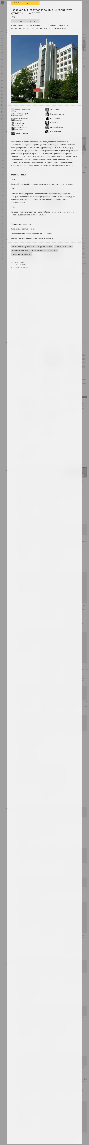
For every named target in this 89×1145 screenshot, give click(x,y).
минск (70, 247)
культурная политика (44, 247)
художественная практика (21, 254)
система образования (20, 250)
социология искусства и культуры (43, 250)
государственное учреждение (27, 21)
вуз (13, 21)
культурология (60, 247)
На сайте (63, 162)
